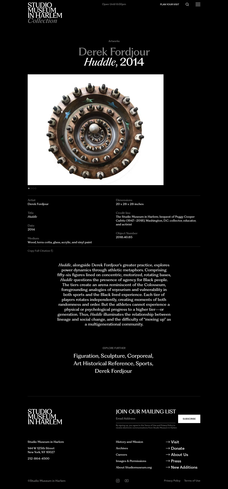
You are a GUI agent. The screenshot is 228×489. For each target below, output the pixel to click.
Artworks (114, 41)
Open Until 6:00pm (114, 4)
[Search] (187, 4)
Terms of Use (192, 480)
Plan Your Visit (169, 4)
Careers (121, 454)
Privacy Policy (172, 480)
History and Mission (129, 442)
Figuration (86, 356)
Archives (122, 448)
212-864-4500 (38, 458)
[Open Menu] (198, 4)
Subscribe (189, 418)
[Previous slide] (71, 129)
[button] (29, 188)
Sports (144, 363)
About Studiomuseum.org (134, 467)
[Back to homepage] (45, 10)
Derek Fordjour (113, 371)
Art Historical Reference (103, 363)
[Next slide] (157, 129)
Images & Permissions (131, 461)
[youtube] (127, 481)
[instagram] (118, 481)
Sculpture (113, 356)
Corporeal (139, 356)
